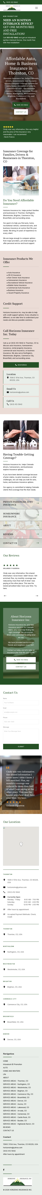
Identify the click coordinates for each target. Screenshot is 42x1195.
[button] (21, 844)
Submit (21, 747)
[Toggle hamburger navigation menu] (36, 8)
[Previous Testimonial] (5, 596)
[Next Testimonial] (37, 596)
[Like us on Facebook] (3, 1170)
